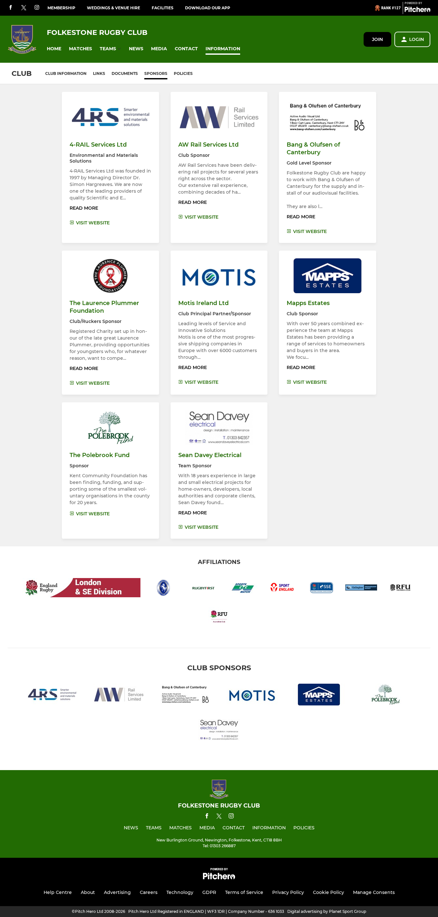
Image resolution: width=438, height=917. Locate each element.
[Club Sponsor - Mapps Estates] (319, 696)
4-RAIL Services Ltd (98, 144)
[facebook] (10, 8)
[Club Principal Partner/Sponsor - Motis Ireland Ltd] (252, 696)
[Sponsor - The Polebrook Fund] (385, 696)
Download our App (207, 7)
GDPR (209, 892)
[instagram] (37, 8)
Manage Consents (374, 892)
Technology (179, 892)
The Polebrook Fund (100, 455)
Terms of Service (244, 892)
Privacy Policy (288, 892)
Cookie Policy (328, 892)
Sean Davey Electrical (209, 455)
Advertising (117, 892)
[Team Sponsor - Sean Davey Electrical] (219, 731)
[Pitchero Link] (417, 10)
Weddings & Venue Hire (113, 7)
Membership (61, 7)
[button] (54, 49)
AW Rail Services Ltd (208, 144)
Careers (148, 892)
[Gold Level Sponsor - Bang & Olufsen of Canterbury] (185, 696)
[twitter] (23, 8)
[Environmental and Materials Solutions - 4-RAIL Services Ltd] (52, 696)
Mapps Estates (308, 303)
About (88, 892)
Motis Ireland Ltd (203, 303)
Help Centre (58, 892)
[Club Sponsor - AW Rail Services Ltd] (119, 696)
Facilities (162, 7)
